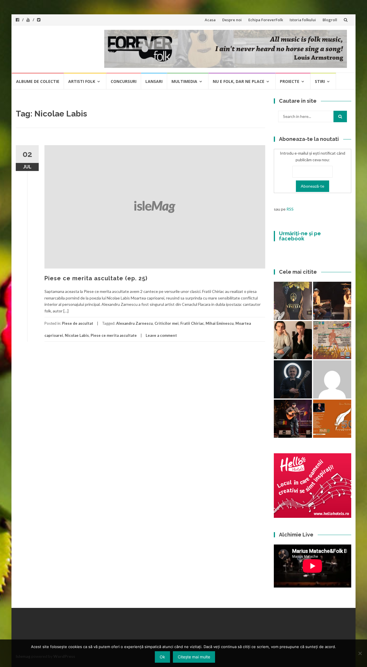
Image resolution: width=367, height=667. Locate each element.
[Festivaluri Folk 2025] (293, 419)
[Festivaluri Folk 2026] (332, 301)
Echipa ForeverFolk (265, 19)
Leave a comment (161, 335)
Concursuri (123, 81)
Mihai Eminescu (220, 323)
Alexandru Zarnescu (134, 323)
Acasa (210, 19)
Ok (162, 656)
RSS (290, 209)
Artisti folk (81, 81)
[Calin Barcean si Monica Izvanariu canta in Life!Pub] (293, 379)
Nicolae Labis (77, 335)
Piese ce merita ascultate (114, 335)
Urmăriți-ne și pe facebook (300, 236)
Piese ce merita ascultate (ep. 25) (95, 278)
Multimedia (184, 81)
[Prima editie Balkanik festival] (332, 379)
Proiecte (289, 81)
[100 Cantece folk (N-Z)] (293, 340)
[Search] (340, 116)
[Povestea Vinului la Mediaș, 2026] (293, 301)
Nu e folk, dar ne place (238, 81)
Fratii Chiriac (192, 323)
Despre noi (232, 19)
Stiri (320, 81)
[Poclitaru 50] (332, 419)
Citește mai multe (194, 656)
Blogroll (330, 19)
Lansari (154, 81)
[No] (360, 653)
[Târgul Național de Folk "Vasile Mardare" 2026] (332, 340)
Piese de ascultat (77, 323)
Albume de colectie (37, 81)
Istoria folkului (303, 19)
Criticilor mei (167, 323)
